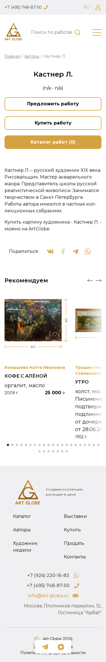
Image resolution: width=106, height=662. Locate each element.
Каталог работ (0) (53, 142)
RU (86, 7)
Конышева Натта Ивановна (35, 367)
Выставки (75, 516)
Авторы (31, 56)
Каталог (22, 516)
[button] (90, 280)
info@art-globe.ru (48, 595)
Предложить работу (53, 103)
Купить (72, 529)
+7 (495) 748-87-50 (23, 7)
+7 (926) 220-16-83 (48, 575)
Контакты (75, 557)
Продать (74, 543)
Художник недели (25, 547)
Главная (12, 56)
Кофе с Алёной (26, 376)
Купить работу (53, 123)
